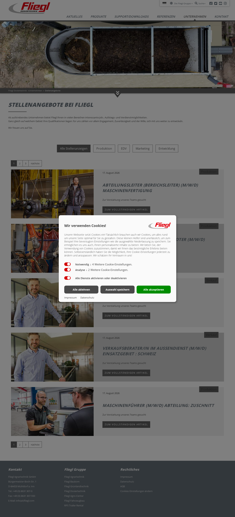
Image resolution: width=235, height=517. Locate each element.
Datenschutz (87, 297)
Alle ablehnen (81, 289)
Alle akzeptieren (153, 289)
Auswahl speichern (117, 289)
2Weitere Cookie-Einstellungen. (107, 270)
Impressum (70, 297)
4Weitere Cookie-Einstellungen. (111, 264)
